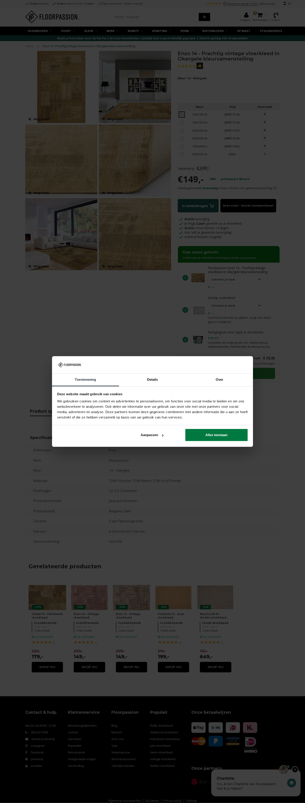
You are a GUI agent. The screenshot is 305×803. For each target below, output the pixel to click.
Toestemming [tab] (85, 379)
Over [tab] (219, 379)
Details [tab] (152, 379)
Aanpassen (149, 435)
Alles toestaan (216, 435)
